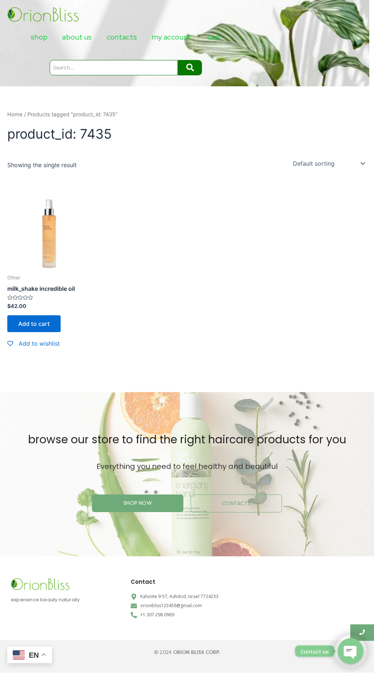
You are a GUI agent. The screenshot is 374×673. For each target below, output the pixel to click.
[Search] (190, 67)
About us (77, 37)
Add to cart (34, 323)
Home (15, 114)
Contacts (122, 37)
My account (171, 37)
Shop (39, 37)
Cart (214, 37)
